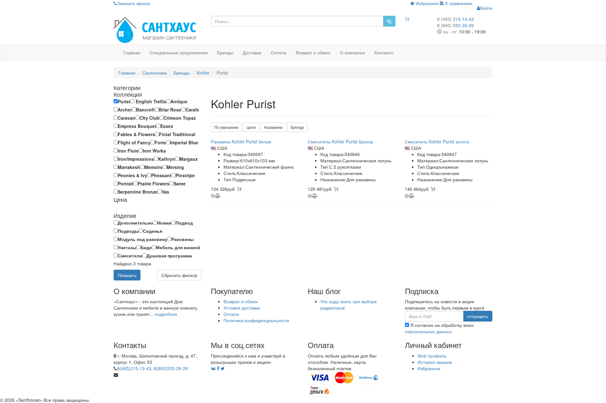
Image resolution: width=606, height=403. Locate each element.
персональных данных (428, 331)
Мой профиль (432, 355)
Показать (127, 275)
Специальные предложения (179, 52)
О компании (352, 52)
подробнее (166, 314)
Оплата (278, 52)
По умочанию (226, 127)
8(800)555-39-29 (171, 368)
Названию (273, 127)
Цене (251, 127)
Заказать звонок (133, 3)
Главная (131, 52)
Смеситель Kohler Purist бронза (340, 141)
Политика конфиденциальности (256, 320)
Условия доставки (241, 307)
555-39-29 (455, 25)
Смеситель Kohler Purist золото (437, 141)
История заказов (435, 362)
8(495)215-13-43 (134, 368)
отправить (477, 316)
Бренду (297, 127)
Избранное (426, 3)
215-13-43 (455, 19)
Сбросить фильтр (179, 275)
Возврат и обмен (313, 52)
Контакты (383, 52)
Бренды (225, 52)
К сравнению (458, 3)
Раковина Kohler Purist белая (241, 141)
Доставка (252, 52)
